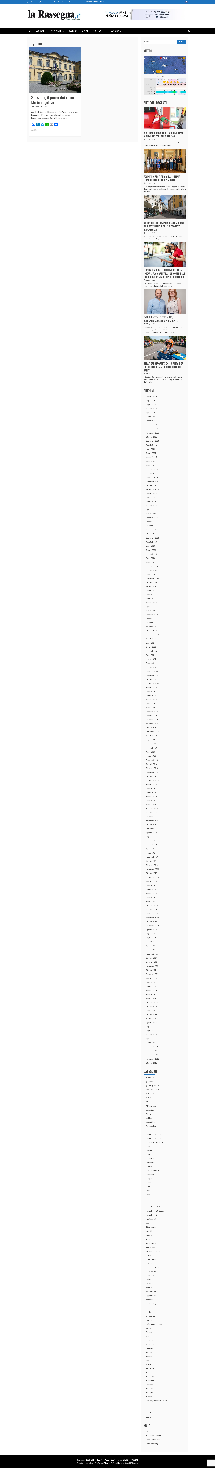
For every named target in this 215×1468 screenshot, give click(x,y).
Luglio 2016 (150, 885)
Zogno (148, 1417)
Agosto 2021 (151, 639)
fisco (148, 1199)
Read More (34, 130)
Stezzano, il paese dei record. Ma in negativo (54, 99)
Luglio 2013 (150, 1026)
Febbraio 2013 (152, 1047)
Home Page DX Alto (154, 1207)
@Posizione (150, 1077)
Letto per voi (151, 1271)
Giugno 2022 (151, 598)
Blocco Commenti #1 (154, 1134)
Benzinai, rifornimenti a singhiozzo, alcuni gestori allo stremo (164, 134)
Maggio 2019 (151, 748)
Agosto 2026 (151, 396)
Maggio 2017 (151, 845)
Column (149, 1154)
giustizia (149, 1203)
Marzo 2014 (151, 998)
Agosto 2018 (151, 784)
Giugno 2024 (151, 501)
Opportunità (151, 1296)
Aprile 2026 (150, 413)
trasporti (149, 1384)
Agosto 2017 (151, 833)
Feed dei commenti (153, 1439)
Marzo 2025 (151, 465)
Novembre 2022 (152, 578)
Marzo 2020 (151, 707)
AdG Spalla (150, 1094)
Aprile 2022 (150, 606)
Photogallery (151, 1304)
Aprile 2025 (150, 461)
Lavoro (149, 1263)
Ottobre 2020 (151, 679)
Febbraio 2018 (152, 808)
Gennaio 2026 (151, 425)
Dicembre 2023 (152, 526)
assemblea (150, 1122)
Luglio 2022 (150, 594)
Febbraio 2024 (152, 518)
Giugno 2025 (151, 453)
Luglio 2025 (150, 449)
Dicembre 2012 (152, 1055)
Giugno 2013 (151, 1030)
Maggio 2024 (151, 505)
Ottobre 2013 (151, 1014)
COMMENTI (98, 31)
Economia (150, 1174)
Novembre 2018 (152, 772)
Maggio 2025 (151, 457)
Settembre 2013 (152, 1018)
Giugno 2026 (151, 404)
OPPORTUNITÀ (57, 31)
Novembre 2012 (152, 1059)
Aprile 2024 (150, 509)
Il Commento (151, 1227)
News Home (151, 1292)
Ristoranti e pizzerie (154, 1324)
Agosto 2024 (151, 493)
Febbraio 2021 (152, 663)
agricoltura (150, 1110)
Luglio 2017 (150, 837)
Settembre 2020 (152, 683)
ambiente (149, 1118)
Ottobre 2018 (151, 776)
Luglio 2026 (150, 400)
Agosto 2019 (151, 736)
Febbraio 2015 (152, 954)
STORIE (85, 31)
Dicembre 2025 (152, 429)
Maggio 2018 (151, 796)
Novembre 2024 (152, 481)
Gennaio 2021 (151, 667)
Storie (148, 1364)
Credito (149, 1166)
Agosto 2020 (151, 687)
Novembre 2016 (152, 869)
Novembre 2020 (152, 675)
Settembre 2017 (152, 829)
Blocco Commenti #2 (154, 1138)
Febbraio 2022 (152, 614)
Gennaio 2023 (151, 570)
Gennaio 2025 (151, 473)
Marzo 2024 (151, 513)
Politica (149, 1308)
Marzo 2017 (151, 853)
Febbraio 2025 (152, 469)
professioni (150, 1316)
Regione (149, 1320)
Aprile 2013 (150, 1039)
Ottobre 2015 (151, 921)
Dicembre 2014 (152, 962)
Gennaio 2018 (151, 812)
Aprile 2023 (150, 558)
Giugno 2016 (151, 889)
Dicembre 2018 (152, 768)
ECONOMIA (40, 31)
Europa (149, 1178)
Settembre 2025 (152, 441)
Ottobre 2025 (151, 437)
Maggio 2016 (151, 893)
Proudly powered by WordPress (90, 1463)
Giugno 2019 (151, 744)
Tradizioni (150, 1380)
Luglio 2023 (150, 546)
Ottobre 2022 (151, 582)
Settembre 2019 (152, 732)
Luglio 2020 (150, 691)
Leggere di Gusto (152, 1267)
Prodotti (149, 1312)
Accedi (148, 1431)
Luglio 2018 (150, 788)
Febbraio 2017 (152, 857)
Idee (147, 1223)
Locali (148, 1279)
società (149, 1352)
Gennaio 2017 (151, 861)
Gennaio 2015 (151, 958)
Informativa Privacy (67, 2)
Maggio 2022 (151, 602)
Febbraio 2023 (152, 566)
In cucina (149, 1239)
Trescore (149, 1388)
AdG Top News (152, 1098)
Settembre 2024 (152, 489)
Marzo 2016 (151, 901)
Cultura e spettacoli (153, 1170)
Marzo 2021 (151, 659)
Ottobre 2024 (151, 485)
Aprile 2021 (150, 655)
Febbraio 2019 (152, 760)
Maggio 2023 (151, 554)
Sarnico (149, 1332)
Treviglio (149, 1392)
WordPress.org (152, 1443)
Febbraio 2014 (152, 1002)
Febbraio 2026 (152, 421)
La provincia (151, 1259)
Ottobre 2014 (151, 970)
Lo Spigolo (150, 1275)
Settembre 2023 (152, 538)
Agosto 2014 (151, 978)
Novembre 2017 (152, 820)
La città (149, 1255)
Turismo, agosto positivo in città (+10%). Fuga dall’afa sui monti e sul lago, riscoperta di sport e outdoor (164, 273)
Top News (150, 1376)
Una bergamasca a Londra (156, 1401)
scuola (148, 1336)
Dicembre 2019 (152, 719)
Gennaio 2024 (151, 522)
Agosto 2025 (151, 445)
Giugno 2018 (151, 792)
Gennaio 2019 (151, 764)
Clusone (149, 1150)
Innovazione (151, 1247)
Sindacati (149, 1348)
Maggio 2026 (151, 408)
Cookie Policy (79, 2)
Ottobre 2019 (151, 728)
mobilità (149, 1287)
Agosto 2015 (151, 929)
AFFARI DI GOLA (115, 31)
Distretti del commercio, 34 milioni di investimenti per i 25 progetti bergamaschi (164, 226)
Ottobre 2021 (151, 631)
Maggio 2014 (151, 990)
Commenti (150, 1158)
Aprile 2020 (150, 703)
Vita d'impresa (151, 1413)
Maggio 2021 (151, 651)
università (150, 1405)
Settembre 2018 (152, 780)
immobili (149, 1231)
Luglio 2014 (150, 982)
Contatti (56, 2)
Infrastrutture (151, 1243)
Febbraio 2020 (152, 711)
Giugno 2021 (151, 647)
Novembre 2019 (152, 724)
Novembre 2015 (152, 917)
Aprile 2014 (150, 994)
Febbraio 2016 (152, 905)
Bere (148, 1130)
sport (148, 1360)
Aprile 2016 (150, 897)
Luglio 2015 (150, 934)
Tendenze (150, 1368)
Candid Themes (131, 1463)
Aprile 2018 (150, 800)
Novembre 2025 (152, 433)
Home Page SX (152, 1215)
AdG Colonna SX (152, 1090)
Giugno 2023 (151, 550)
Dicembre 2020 (152, 671)
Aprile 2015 (150, 946)
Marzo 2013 (151, 1043)
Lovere (149, 1283)
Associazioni (151, 1126)
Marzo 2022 (151, 610)
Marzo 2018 (151, 804)
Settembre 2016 (152, 877)
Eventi (148, 1182)
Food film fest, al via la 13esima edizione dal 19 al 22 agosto (162, 178)
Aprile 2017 (150, 849)
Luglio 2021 (150, 643)
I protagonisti (151, 1219)
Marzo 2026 (151, 417)
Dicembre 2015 (152, 913)
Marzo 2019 (151, 756)
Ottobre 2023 (151, 534)
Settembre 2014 (152, 974)
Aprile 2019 (150, 752)
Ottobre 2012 (151, 1063)
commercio (150, 1162)
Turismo (149, 1397)
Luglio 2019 (150, 740)
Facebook (186, 2)
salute (148, 1328)
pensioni (149, 1300)
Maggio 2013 (151, 1034)
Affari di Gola (151, 1102)
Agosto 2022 (151, 590)
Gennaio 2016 (151, 909)
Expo (148, 1187)
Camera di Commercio (154, 1142)
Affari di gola (151, 1106)
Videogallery (151, 1409)
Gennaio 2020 (151, 715)
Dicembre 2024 (152, 477)
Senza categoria (152, 1340)
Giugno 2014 (151, 986)
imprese (149, 1235)
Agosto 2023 (151, 542)
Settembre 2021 (152, 635)
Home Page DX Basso (155, 1211)
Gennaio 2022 (151, 618)
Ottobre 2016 (151, 873)
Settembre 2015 (152, 925)
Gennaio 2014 (151, 1006)
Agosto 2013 (151, 1022)
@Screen (149, 1081)
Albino (148, 1114)
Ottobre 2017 (151, 824)
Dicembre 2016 (152, 865)
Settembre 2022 (152, 586)
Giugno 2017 (151, 841)
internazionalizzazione (155, 1251)
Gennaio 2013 (151, 1051)
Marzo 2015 (151, 950)
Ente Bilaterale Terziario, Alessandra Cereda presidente (161, 318)
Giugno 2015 (151, 938)
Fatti (148, 1191)
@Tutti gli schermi (153, 1086)
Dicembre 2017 (152, 816)
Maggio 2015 (151, 942)
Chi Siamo (48, 2)
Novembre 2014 (152, 966)
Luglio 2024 (150, 497)
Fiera (148, 1195)
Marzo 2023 (151, 562)
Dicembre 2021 (152, 623)
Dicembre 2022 (152, 574)
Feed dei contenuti (153, 1435)
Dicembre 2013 (152, 1010)
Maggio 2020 (151, 699)
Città (148, 1146)
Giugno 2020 (151, 695)
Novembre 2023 (152, 530)
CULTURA (73, 31)
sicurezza (150, 1344)
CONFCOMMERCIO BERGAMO (95, 2)
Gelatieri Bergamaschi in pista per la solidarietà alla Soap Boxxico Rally (163, 367)
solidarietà (150, 1356)
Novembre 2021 (152, 627)
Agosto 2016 (151, 881)
